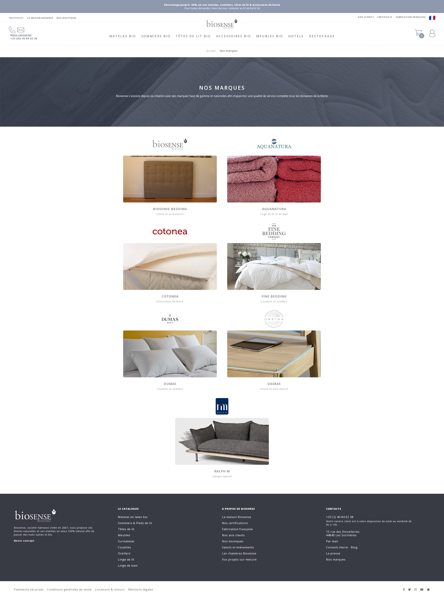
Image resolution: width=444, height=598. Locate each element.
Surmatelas (126, 541)
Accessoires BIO (233, 36)
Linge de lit (126, 559)
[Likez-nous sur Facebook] (404, 589)
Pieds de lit (144, 523)
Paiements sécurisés (29, 589)
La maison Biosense (40, 17)
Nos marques (335, 559)
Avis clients (366, 17)
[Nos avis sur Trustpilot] (428, 589)
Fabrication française (237, 529)
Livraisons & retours (110, 589)
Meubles (124, 535)
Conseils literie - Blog (342, 547)
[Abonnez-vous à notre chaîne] (422, 589)
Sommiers (125, 523)
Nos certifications (235, 523)
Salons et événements (238, 547)
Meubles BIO (269, 36)
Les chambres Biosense (239, 553)
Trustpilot (16, 17)
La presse (333, 553)
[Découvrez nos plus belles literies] (415, 589)
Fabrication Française (411, 17)
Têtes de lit (126, 529)
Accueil (211, 50)
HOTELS (296, 36)
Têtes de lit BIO (193, 36)
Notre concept (24, 540)
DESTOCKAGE (322, 36)
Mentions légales (140, 589)
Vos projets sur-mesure (239, 559)
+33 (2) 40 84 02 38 (339, 517)
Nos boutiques (67, 17)
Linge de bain (128, 565)
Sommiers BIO (155, 36)
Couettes (124, 547)
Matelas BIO (122, 36)
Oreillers (124, 553)
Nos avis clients (233, 535)
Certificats (384, 17)
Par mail (332, 541)
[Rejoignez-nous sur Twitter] (409, 589)
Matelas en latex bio (133, 517)
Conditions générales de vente (69, 589)
